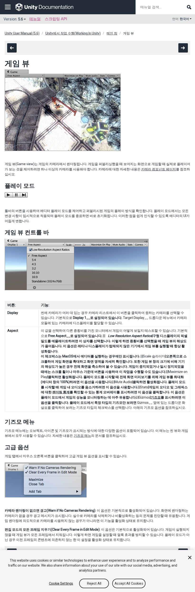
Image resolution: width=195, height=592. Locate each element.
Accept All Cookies (129, 583)
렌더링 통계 (61, 392)
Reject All (94, 583)
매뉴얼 (35, 19)
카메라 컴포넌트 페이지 (158, 169)
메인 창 (112, 33)
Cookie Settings (61, 583)
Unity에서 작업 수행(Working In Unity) (73, 33)
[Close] (190, 557)
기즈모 (156, 397)
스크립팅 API (56, 19)
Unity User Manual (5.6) (22, 33)
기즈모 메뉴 (82, 436)
